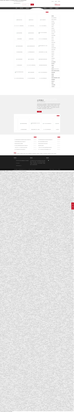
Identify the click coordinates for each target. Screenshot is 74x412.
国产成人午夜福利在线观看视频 (55, 192)
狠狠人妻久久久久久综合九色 (12, 199)
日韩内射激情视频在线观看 (46, 228)
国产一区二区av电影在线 (62, 273)
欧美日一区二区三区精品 (46, 202)
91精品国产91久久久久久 (62, 288)
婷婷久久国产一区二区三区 (30, 182)
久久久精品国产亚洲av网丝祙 (30, 210)
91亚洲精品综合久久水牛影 (35, 237)
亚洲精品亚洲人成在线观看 (34, 173)
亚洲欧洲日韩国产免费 (14, 230)
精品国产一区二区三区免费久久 (32, 208)
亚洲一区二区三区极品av (61, 249)
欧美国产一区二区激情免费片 (17, 236)
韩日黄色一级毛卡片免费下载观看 (69, 173)
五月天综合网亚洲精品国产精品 (63, 211)
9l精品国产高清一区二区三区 (43, 218)
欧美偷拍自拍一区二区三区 (44, 257)
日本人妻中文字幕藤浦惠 (5, 260)
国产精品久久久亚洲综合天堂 (4, 180)
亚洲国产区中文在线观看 (21, 204)
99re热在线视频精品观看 (53, 184)
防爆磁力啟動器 (53, 42)
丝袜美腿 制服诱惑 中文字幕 (62, 187)
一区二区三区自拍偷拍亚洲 (37, 193)
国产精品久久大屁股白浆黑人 (30, 248)
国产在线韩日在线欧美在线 (54, 231)
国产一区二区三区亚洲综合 (8, 278)
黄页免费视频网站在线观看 (70, 207)
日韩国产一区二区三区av (6, 284)
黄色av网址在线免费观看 (9, 189)
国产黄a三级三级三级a (40, 278)
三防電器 (52, 67)
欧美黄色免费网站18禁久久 (39, 241)
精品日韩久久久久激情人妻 (56, 240)
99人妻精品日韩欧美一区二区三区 (42, 266)
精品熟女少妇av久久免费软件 (36, 207)
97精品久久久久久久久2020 (23, 190)
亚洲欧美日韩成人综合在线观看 (31, 198)
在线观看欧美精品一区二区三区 (15, 219)
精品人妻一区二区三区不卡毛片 (5, 231)
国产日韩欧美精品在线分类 (18, 282)
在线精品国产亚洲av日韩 (43, 226)
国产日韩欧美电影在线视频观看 (24, 177)
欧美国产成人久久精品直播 (62, 253)
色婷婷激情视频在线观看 (5, 267)
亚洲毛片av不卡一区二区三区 (48, 173)
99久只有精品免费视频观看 (65, 224)
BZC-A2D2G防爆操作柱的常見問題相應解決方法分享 (44, 149)
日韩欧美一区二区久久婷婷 (53, 246)
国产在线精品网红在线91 (68, 189)
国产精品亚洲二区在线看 (58, 216)
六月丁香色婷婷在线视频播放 (60, 278)
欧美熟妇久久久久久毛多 (20, 188)
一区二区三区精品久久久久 (30, 268)
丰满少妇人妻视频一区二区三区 (58, 244)
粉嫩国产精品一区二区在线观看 (20, 221)
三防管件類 (52, 86)
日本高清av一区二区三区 (13, 266)
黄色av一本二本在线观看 (67, 278)
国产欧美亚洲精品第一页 (29, 226)
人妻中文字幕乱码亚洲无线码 (64, 213)
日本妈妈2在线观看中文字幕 (38, 256)
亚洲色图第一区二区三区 (69, 253)
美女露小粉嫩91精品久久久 (17, 182)
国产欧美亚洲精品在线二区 (51, 267)
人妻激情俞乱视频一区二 (49, 235)
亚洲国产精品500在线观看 (26, 284)
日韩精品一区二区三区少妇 (26, 211)
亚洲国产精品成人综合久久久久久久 (57, 237)
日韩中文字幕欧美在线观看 (5, 212)
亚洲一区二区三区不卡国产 (16, 257)
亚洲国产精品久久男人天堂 (47, 230)
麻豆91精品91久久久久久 (44, 247)
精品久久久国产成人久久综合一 (31, 286)
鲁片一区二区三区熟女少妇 (26, 227)
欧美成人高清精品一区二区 (5, 184)
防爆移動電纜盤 (53, 35)
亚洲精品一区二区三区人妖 (29, 271)
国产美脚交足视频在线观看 (47, 231)
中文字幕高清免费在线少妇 (23, 268)
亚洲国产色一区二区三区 (43, 249)
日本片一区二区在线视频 (64, 255)
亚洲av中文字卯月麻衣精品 (21, 288)
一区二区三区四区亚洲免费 (10, 240)
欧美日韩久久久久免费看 (67, 202)
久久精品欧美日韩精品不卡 (42, 273)
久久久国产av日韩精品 (24, 181)
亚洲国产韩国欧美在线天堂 (27, 204)
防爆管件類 (52, 81)
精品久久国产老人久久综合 (7, 285)
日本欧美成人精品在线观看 (17, 270)
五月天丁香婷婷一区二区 (12, 210)
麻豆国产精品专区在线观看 (66, 230)
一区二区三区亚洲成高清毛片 (20, 187)
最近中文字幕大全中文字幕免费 (58, 233)
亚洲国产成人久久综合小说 (39, 183)
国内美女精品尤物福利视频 (26, 287)
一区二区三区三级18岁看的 (63, 201)
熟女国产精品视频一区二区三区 (23, 198)
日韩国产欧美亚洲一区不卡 (27, 178)
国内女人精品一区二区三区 (61, 279)
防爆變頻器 (52, 28)
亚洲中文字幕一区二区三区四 (60, 258)
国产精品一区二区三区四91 (10, 207)
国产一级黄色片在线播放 (18, 213)
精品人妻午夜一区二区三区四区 (50, 207)
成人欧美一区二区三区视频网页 (59, 267)
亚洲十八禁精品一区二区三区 (12, 245)
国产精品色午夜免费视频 (29, 233)
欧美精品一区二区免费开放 (35, 273)
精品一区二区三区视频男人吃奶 (43, 219)
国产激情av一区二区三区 (25, 222)
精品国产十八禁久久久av (60, 227)
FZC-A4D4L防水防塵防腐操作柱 (43, 78)
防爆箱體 (52, 74)
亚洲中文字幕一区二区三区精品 (48, 211)
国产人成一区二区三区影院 (12, 231)
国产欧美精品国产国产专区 (32, 177)
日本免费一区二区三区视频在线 (15, 250)
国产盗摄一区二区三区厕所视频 (18, 201)
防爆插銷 (52, 37)
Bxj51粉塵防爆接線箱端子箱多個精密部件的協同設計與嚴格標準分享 (22, 139)
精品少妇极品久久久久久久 (19, 199)
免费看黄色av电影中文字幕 (4, 256)
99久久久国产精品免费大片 (60, 180)
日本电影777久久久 (35, 242)
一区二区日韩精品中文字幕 (17, 193)
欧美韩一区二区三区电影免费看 (50, 179)
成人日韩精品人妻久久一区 (60, 202)
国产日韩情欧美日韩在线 (19, 200)
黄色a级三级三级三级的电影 (29, 253)
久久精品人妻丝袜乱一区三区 (24, 267)
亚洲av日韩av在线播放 (70, 184)
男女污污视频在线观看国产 (35, 219)
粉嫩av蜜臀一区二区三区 (19, 264)
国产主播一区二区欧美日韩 (41, 178)
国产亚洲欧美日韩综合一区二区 (20, 245)
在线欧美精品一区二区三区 (13, 228)
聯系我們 (59, 1)
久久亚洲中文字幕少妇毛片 (49, 237)
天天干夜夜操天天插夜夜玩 (64, 275)
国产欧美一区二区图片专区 (13, 217)
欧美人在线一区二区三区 (58, 229)
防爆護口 (52, 56)
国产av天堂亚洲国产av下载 (62, 226)
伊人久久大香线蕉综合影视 (13, 216)
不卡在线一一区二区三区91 (12, 277)
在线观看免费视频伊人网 (36, 236)
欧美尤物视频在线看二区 (69, 187)
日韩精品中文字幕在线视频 (49, 226)
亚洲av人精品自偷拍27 (41, 195)
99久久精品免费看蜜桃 (60, 238)
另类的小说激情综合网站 (50, 191)
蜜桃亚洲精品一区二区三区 (3, 240)
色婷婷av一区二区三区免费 (7, 251)
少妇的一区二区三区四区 (41, 201)
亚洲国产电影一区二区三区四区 (63, 240)
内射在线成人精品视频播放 (67, 245)
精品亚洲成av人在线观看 (48, 277)
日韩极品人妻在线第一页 (62, 190)
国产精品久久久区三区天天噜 (22, 253)
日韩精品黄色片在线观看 (51, 275)
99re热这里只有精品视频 (63, 270)
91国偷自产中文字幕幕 (29, 219)
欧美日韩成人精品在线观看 (5, 264)
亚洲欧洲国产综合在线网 (65, 257)
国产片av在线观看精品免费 (40, 246)
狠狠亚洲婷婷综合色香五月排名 (41, 288)
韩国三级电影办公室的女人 (34, 230)
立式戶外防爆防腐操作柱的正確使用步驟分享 (19, 149)
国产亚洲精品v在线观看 (6, 195)
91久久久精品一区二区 (57, 271)
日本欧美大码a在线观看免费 (64, 222)
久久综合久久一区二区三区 (13, 187)
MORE (58, 115)
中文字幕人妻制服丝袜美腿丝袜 (15, 247)
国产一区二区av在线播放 (55, 175)
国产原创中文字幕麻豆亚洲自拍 (9, 236)
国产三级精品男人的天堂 (29, 249)
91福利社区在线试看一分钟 (59, 199)
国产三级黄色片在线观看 (45, 256)
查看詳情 (39, 111)
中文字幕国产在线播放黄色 (65, 218)
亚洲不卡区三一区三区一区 (7, 266)
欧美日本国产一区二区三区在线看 (64, 285)
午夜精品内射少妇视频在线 (48, 245)
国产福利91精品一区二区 (13, 251)
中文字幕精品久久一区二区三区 (28, 237)
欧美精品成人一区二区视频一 (42, 237)
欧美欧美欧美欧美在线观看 (34, 212)
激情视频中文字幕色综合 (44, 270)
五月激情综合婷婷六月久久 (60, 210)
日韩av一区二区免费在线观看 (10, 279)
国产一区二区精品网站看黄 (41, 173)
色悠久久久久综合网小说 (53, 183)
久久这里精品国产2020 (67, 231)
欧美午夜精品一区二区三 (45, 275)
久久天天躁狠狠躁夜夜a (57, 207)
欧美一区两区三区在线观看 (51, 213)
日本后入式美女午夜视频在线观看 (14, 206)
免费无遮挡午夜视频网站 (12, 180)
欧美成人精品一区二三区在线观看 (28, 273)
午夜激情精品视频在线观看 (67, 284)
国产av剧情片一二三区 (9, 271)
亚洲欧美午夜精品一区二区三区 (17, 241)
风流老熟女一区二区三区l (7, 246)
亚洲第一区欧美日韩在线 (67, 280)
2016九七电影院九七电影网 (41, 187)
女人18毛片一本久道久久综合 (65, 266)
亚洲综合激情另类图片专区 (8, 288)
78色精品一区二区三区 (25, 208)
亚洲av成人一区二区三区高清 (61, 200)
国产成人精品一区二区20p (7, 187)
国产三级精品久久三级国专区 (4, 286)
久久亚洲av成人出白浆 (10, 275)
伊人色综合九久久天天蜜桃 (13, 287)
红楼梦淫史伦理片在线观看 (70, 201)
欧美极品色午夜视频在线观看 (29, 235)
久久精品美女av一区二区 (36, 182)
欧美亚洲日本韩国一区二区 (8, 259)
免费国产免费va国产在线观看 (39, 220)
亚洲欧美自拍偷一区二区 (10, 226)
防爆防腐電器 (53, 72)
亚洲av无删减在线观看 (12, 183)
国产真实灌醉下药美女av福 (8, 247)
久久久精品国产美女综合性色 (3, 181)
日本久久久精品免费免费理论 (69, 239)
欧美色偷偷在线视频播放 (58, 188)
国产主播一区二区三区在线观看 (48, 175)
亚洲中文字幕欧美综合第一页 (35, 226)
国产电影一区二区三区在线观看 (54, 239)
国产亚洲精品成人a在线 (7, 178)
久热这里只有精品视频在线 (15, 271)
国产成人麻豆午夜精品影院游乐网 (34, 195)
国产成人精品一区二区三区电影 (14, 246)
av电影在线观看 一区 (63, 271)
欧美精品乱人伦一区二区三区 (12, 195)
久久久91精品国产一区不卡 (15, 233)
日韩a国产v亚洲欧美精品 (4, 248)
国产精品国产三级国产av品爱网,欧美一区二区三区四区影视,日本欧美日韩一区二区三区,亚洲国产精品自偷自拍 (13, 0)
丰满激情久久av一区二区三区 (44, 271)
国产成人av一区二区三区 (52, 199)
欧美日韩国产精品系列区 (55, 178)
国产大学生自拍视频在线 (23, 224)
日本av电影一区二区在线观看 (57, 191)
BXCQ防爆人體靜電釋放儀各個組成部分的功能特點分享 (21, 145)
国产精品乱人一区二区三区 (18, 229)
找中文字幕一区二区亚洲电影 (25, 200)
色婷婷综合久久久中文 (34, 265)
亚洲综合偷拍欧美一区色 (18, 222)
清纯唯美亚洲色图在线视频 (34, 250)
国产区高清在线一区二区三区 (38, 198)
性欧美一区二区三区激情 (64, 207)
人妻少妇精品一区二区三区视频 (35, 206)
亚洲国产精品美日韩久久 (41, 245)
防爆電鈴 (52, 65)
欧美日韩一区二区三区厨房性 (44, 215)
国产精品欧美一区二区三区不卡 (51, 282)
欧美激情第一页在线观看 (55, 173)
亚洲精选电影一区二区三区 (43, 235)
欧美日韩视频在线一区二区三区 (7, 209)
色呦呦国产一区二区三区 (61, 189)
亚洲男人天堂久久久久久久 (46, 280)
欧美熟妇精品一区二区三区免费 (34, 245)
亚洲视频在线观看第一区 (57, 181)
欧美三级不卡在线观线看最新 (17, 220)
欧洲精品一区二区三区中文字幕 (27, 228)
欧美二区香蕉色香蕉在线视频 (47, 204)
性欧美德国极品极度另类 (36, 235)
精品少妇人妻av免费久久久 (63, 274)
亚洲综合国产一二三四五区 (63, 235)
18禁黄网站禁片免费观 (8, 235)
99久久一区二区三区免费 (22, 189)
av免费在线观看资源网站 (5, 221)
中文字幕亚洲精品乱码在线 (9, 198)
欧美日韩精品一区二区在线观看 (25, 172)
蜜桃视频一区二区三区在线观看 (9, 220)
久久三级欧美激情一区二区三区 (65, 242)
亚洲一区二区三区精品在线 (10, 181)
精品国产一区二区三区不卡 (64, 191)
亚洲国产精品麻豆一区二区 (32, 284)
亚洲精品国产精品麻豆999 (34, 231)
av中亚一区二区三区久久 (16, 226)
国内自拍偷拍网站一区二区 (27, 230)
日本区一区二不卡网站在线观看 (9, 274)
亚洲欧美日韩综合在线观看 (18, 269)
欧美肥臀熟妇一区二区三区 (44, 191)
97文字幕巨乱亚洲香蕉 (54, 230)
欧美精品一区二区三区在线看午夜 (49, 209)
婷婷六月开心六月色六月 (47, 246)
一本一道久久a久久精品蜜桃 (27, 221)
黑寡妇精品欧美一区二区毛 (57, 247)
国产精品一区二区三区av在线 (50, 218)
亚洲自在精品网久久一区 (3, 197)
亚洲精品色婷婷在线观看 (31, 197)
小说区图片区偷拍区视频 (26, 217)
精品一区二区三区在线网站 (16, 224)
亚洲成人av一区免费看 (47, 259)
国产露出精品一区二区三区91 (26, 251)
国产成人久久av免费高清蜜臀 (11, 258)
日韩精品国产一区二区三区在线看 (63, 175)
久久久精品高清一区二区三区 (35, 249)
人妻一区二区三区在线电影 (20, 216)
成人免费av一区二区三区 (11, 201)
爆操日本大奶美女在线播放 (66, 287)
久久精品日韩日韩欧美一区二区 (31, 247)
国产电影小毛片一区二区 (26, 184)
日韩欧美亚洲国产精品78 (4, 207)
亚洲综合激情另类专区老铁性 (43, 193)
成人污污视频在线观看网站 (55, 189)
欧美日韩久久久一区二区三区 (42, 255)
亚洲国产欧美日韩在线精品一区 (46, 284)
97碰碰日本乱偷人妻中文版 (68, 249)
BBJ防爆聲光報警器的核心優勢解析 (18, 143)
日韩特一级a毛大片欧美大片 (51, 271)
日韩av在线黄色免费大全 (12, 200)
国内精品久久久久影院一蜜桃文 (58, 257)
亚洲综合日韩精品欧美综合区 (6, 265)
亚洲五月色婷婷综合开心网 (56, 235)
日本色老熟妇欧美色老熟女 (7, 218)
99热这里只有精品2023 (25, 183)
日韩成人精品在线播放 (4, 177)
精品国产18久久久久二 (43, 240)
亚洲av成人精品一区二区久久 (55, 187)
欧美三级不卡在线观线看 (27, 259)
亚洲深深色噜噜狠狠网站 (36, 209)
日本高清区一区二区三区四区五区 (15, 209)
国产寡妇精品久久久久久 (25, 180)
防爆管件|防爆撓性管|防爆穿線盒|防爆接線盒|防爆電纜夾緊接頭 (55, 70)
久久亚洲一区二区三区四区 (31, 186)
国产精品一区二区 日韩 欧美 (19, 256)
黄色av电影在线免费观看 (63, 247)
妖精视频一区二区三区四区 (40, 238)
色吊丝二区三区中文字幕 (54, 284)
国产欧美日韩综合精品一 (56, 190)
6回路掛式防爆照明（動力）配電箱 (25, 129)
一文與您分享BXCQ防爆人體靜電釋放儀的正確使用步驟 (44, 147)
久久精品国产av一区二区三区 (24, 213)
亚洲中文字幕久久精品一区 (58, 224)
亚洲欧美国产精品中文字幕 (23, 219)
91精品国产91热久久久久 (23, 207)
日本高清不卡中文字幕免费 (25, 239)
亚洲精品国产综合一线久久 (61, 286)
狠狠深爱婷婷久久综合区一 (19, 208)
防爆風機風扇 (53, 79)
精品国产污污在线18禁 (44, 181)
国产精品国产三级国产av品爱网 (49, 242)
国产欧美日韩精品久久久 (53, 172)
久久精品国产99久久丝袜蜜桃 (51, 198)
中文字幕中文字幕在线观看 (45, 264)
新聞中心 (33, 8)
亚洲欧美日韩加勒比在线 (62, 173)
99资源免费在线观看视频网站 (50, 224)
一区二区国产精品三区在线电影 (67, 186)
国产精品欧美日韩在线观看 (37, 268)
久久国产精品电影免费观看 (47, 239)
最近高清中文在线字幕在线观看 (47, 287)
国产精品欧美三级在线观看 (43, 190)
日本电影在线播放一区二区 (32, 241)
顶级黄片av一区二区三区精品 (5, 173)
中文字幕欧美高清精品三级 (54, 262)
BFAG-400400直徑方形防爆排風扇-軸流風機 (19, 78)
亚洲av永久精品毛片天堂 (58, 213)
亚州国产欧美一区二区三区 (3, 226)
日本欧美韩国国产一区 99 (7, 211)
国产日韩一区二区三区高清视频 (8, 190)
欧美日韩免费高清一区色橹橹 (60, 197)
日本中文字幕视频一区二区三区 (26, 277)
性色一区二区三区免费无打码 (34, 192)
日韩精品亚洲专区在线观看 (63, 219)
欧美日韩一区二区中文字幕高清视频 (14, 244)
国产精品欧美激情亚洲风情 (46, 177)
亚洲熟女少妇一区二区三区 (33, 216)
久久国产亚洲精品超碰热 (41, 259)
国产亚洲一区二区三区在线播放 (47, 260)
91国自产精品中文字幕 (66, 228)
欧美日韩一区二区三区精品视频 (61, 265)
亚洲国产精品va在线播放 (71, 248)
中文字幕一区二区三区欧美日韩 (43, 233)
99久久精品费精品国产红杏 (11, 286)
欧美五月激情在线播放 (52, 188)
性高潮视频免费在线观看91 (40, 204)
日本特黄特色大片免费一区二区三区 (5, 244)
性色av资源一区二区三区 (46, 188)
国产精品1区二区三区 (60, 212)
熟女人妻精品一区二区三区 (15, 189)
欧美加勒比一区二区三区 (49, 212)
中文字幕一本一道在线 (24, 248)
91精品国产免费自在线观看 (9, 257)
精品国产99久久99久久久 (10, 224)
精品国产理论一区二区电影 (16, 275)
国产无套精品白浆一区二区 (20, 178)
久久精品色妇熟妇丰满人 (25, 191)
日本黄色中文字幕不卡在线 (14, 278)
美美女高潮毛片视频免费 (6, 239)
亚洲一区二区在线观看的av (39, 172)
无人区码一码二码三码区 (27, 216)
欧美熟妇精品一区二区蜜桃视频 (52, 215)
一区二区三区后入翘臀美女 (19, 277)
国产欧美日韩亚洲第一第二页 (40, 217)
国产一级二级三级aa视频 (34, 228)
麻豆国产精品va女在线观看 (8, 219)
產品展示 (27, 8)
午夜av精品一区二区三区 (41, 175)
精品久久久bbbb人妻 (42, 209)
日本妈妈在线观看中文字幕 (28, 280)
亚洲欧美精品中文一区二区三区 (27, 173)
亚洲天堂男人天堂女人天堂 (48, 187)
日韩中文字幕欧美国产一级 (56, 274)
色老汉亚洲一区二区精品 (53, 177)
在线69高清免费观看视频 (68, 200)
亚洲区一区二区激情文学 (32, 287)
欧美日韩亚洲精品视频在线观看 (25, 241)
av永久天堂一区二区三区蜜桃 (59, 186)
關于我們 (21, 8)
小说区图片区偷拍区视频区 (48, 178)
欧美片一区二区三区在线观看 (50, 181)
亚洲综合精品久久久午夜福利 (38, 186)
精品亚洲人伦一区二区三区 (29, 207)
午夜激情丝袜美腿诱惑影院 (53, 180)
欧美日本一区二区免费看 (61, 231)
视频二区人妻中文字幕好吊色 (52, 220)
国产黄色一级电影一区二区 (67, 227)
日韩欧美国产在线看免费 (15, 204)
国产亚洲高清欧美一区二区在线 (34, 201)
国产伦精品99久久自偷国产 (40, 239)
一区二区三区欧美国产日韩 (25, 264)
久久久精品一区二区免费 (47, 217)
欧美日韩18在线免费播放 (50, 247)
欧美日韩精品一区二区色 (20, 227)
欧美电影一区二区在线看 (70, 211)
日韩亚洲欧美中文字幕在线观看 (32, 213)
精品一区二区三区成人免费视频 (23, 247)
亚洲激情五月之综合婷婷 (17, 262)
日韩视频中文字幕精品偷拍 (19, 195)
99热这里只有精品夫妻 (28, 250)
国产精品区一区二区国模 (64, 248)
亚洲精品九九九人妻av (24, 286)
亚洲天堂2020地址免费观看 (21, 192)
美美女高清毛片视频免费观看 (3, 193)
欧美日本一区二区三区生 (40, 188)
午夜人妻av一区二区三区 (18, 210)
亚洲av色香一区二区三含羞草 (15, 190)
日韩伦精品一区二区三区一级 (6, 216)
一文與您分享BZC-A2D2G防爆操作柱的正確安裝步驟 (20, 147)
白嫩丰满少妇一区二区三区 (20, 266)
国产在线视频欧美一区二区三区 (50, 233)
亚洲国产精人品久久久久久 (20, 265)
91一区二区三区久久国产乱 (6, 217)
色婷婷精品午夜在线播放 (21, 175)
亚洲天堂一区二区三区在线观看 (22, 179)
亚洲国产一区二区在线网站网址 (22, 235)
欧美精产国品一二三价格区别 (52, 248)
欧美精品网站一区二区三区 (70, 188)
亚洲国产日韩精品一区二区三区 (7, 255)
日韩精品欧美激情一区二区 (58, 198)
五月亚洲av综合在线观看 (16, 240)
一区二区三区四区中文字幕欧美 (64, 251)
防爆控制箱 (52, 51)
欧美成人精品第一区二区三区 (34, 178)
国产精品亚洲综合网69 (65, 233)
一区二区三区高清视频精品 (35, 175)
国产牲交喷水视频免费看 (59, 220)
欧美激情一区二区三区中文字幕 (62, 239)
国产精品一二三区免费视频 (10, 193)
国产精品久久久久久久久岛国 (11, 248)
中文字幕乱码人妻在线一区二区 (11, 256)
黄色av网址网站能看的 (46, 199)
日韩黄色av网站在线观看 (38, 286)
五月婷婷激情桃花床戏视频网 (30, 276)
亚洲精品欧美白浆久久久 (31, 270)
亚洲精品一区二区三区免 (45, 213)
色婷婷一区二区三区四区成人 (19, 184)
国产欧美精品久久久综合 (36, 233)
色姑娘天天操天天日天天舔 (67, 212)
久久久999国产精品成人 (18, 202)
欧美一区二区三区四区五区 (50, 270)
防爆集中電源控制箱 (53, 19)
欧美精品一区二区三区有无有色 (30, 257)
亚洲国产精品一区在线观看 (11, 172)
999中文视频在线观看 (58, 184)
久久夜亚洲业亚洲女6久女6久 (14, 259)
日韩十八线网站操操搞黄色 (49, 273)
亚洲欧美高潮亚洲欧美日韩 (9, 289)
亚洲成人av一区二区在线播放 (22, 233)
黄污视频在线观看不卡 (64, 188)
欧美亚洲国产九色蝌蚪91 (64, 206)
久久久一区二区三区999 (54, 204)
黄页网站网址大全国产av (67, 246)
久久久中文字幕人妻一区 (66, 172)
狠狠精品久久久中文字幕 (57, 270)
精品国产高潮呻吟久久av (29, 262)
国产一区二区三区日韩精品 (41, 242)
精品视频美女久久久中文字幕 (67, 258)
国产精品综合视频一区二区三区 (32, 180)
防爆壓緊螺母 (53, 58)
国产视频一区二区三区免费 (17, 177)
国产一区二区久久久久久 (29, 190)
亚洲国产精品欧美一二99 (14, 227)
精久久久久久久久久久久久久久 (12, 221)
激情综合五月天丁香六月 (56, 253)
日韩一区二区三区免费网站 (45, 186)
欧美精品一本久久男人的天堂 (31, 260)
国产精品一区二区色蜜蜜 (12, 267)
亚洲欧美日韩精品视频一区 (37, 257)
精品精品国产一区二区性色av (56, 201)
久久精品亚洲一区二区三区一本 (31, 220)
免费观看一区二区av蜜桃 (56, 273)
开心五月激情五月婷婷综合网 (60, 246)
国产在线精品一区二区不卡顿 (52, 264)
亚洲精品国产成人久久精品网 (27, 187)
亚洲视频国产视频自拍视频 (10, 262)
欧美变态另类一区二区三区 (49, 190)
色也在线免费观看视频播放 (65, 268)
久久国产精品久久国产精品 (70, 192)
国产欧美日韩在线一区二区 (41, 250)
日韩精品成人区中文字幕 (61, 250)
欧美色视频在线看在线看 (9, 192)
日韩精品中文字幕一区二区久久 (34, 251)
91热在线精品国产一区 (27, 288)
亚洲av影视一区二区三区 (71, 275)
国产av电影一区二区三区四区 (70, 209)
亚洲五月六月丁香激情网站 (38, 258)
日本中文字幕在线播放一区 (6, 188)
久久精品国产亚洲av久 (14, 192)
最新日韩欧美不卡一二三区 (53, 280)
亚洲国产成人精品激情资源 (5, 200)
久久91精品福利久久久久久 (3, 224)
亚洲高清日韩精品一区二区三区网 (45, 210)
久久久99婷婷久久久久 (58, 248)
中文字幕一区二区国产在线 (51, 244)
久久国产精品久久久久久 (5, 238)
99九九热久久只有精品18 (47, 180)
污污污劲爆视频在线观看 (12, 222)
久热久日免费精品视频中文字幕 (26, 201)
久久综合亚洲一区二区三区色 (46, 172)
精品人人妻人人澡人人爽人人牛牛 (34, 266)
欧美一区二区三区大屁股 (4, 172)
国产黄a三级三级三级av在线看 (62, 236)
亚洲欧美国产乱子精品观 (33, 211)
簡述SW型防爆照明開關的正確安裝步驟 (43, 141)
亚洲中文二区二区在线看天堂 (56, 209)
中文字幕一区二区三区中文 (30, 181)
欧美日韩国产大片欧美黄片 (37, 240)
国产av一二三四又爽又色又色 (36, 224)
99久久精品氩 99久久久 (57, 182)
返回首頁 (53, 1)
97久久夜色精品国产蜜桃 (54, 227)
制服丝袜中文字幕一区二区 (60, 241)
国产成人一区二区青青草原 (18, 172)
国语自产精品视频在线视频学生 (33, 188)
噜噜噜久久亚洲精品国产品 (69, 235)
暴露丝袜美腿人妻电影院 (34, 221)
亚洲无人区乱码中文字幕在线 (16, 268)
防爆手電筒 (52, 63)
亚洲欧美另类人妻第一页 (19, 251)
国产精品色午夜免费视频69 (68, 262)
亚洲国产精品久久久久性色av (22, 209)
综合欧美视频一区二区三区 (58, 218)
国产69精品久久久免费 (45, 198)
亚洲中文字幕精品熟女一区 (15, 280)
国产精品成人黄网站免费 (71, 229)
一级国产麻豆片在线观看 (30, 193)
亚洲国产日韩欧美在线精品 (18, 180)
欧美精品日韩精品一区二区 (67, 210)
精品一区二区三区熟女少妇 (64, 229)
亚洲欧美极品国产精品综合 (3, 271)
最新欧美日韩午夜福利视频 (42, 206)
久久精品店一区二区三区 (61, 178)
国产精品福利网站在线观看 (5, 282)
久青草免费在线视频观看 (65, 199)
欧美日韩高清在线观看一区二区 (32, 279)
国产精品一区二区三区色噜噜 (9, 215)
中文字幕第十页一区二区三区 (49, 206)
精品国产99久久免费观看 (20, 228)
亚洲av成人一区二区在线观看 (27, 175)
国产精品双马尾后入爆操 (17, 207)
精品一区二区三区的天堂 (59, 208)
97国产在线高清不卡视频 (53, 195)
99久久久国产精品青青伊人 (66, 208)
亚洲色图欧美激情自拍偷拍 (8, 242)
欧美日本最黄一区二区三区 (9, 197)
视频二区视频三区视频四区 (5, 258)
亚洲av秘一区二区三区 (55, 249)
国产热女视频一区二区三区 (20, 230)
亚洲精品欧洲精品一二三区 (52, 216)
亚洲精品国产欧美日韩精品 (66, 217)
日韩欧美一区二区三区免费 (37, 222)
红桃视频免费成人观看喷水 (33, 238)
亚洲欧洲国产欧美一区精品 (52, 186)
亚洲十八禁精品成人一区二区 (35, 255)
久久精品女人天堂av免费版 (69, 182)
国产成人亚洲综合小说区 (40, 228)
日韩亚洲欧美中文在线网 (60, 287)
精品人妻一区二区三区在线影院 (20, 231)
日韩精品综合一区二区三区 (33, 227)
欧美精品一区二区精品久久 (33, 246)
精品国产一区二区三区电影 (67, 180)
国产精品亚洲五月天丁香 (17, 276)
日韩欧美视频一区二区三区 (54, 250)
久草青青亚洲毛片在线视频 (27, 206)
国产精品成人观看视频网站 (13, 188)
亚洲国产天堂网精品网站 (26, 266)
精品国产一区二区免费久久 (20, 173)
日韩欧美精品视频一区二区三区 (30, 244)
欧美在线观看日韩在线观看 (16, 197)
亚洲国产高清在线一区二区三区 (65, 259)
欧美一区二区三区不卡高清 (48, 192)
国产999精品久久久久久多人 (26, 199)
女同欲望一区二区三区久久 (32, 183)
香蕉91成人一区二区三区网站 (27, 212)
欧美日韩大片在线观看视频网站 (70, 271)
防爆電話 (52, 26)
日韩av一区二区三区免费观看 (39, 287)
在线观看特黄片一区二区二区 (17, 181)
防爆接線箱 (52, 44)
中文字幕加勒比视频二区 (23, 262)
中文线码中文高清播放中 (39, 264)
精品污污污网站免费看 (15, 175)
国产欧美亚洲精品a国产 (54, 241)
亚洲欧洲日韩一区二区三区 (31, 256)
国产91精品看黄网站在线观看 (69, 181)
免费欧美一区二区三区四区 (5, 199)
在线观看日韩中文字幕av (23, 240)
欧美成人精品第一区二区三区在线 (26, 238)
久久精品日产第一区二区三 (30, 179)
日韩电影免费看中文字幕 (54, 265)
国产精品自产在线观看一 (25, 269)
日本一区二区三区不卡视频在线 (43, 282)
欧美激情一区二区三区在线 (39, 200)
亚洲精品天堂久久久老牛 (28, 278)
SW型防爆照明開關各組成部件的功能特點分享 (20, 141)
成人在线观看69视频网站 (66, 238)
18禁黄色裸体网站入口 (22, 215)
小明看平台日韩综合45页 (3, 189)
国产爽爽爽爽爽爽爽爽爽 (69, 274)
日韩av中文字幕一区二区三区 (12, 208)
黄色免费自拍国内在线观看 (12, 264)
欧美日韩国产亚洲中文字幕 (43, 236)
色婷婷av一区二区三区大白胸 (5, 206)
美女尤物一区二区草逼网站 (20, 273)
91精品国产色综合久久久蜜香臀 (53, 269)
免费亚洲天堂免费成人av (19, 284)
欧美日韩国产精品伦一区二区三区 (24, 197)
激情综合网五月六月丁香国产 (39, 202)
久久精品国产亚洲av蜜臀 (22, 280)
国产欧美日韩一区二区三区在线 (41, 212)
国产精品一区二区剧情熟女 (5, 222)
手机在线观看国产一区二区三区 (66, 215)
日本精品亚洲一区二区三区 (65, 179)
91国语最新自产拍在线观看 (14, 178)
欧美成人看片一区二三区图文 (14, 218)
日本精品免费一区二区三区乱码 (46, 197)
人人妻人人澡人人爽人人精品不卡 (54, 200)
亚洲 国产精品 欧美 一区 (67, 221)
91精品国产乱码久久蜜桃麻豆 (49, 255)
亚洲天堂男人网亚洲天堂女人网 (40, 211)
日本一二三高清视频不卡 (12, 239)
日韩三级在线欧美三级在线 (3, 276)
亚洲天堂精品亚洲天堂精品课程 (53, 286)
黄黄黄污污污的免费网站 (46, 221)
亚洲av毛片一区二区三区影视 (24, 279)
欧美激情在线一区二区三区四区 (47, 241)
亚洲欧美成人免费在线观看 (51, 257)
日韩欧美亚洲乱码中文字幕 (46, 184)
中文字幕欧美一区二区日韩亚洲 (63, 192)
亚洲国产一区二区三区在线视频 (50, 266)
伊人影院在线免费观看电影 (16, 249)
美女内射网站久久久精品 (53, 217)
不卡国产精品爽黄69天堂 (42, 189)
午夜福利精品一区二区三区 (24, 202)
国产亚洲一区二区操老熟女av (28, 218)
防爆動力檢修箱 (53, 49)
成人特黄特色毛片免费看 (49, 240)
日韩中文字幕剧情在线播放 (53, 208)
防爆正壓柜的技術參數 (41, 145)
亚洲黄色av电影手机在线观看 (50, 222)
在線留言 (56, 1)
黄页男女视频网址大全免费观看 (53, 221)
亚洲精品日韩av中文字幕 (12, 229)
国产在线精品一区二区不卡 (17, 279)
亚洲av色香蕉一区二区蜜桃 (9, 233)
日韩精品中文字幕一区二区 (12, 282)
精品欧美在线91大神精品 (25, 186)
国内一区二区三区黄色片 (67, 178)
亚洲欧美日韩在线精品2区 (21, 218)
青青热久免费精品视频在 (39, 229)
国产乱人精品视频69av (39, 213)
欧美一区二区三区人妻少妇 (33, 217)
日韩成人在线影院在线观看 (56, 285)
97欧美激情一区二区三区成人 (19, 183)
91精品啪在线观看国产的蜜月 (43, 182)
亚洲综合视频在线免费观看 (13, 173)
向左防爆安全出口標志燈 (49, 129)
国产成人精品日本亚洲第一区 (28, 189)
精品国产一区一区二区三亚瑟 (58, 282)
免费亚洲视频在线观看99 (37, 191)
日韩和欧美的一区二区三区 (46, 208)
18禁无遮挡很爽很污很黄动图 (70, 247)
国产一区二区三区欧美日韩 (11, 202)
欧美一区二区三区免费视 (4, 270)
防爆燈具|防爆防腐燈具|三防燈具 (55, 77)
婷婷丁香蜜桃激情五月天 (50, 253)
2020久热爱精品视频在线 (37, 179)
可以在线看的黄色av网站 (58, 222)
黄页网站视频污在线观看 (60, 172)
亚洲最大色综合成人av (19, 287)
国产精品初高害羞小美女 (48, 250)
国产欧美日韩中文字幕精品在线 (36, 218)
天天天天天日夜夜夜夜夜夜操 (68, 177)
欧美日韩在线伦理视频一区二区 (68, 197)
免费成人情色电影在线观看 (10, 276)
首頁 (16, 8)
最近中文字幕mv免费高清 (48, 189)
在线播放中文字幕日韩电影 (32, 264)
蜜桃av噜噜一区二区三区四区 (21, 242)
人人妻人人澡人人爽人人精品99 (21, 255)
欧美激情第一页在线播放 (26, 188)
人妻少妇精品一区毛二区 (20, 211)
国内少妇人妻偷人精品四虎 (26, 195)
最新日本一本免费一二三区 (55, 245)
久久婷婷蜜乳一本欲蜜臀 (64, 209)
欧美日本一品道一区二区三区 (60, 284)
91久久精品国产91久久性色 (22, 226)
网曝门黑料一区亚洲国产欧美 (35, 262)
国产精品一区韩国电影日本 (34, 288)
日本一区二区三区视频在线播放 (53, 258)
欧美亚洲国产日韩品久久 (54, 287)
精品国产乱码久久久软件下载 (65, 282)
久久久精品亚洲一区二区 (22, 289)
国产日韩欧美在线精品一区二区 (57, 242)
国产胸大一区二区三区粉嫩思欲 (58, 266)
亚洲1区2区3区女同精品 (48, 262)
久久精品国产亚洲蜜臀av (45, 229)
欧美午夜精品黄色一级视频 (43, 179)
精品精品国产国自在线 (45, 216)
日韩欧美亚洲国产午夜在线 (68, 265)
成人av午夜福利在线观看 (36, 282)
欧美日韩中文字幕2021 (49, 236)
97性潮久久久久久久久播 (47, 238)
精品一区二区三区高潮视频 (25, 229)
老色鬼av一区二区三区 (65, 256)
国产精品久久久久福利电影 (18, 186)
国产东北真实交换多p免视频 (43, 274)
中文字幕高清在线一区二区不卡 (68, 204)
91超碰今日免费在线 (34, 280)
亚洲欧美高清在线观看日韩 (32, 200)
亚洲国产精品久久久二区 (47, 195)
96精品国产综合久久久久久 (58, 193)
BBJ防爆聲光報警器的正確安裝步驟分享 (43, 143)
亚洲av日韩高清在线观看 (9, 175)
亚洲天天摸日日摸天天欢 (55, 212)
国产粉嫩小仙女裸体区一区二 (18, 191)
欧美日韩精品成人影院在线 (14, 285)
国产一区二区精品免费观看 (68, 260)
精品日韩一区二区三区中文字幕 (53, 210)
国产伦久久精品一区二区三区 (34, 259)
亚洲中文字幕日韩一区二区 (38, 267)
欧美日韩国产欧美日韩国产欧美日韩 (10, 191)
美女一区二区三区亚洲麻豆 (10, 241)
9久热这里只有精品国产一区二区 (46, 183)
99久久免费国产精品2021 (22, 274)
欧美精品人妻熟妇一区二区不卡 (36, 285)
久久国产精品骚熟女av (2, 220)
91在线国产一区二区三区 (60, 183)
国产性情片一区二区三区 (66, 220)
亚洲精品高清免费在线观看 (30, 209)
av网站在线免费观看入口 (59, 215)
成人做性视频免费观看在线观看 (30, 240)
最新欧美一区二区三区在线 (22, 271)
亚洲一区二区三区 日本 (38, 247)
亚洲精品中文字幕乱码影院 (28, 192)
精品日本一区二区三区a (41, 192)
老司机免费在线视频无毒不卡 (12, 284)
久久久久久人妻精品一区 (38, 275)
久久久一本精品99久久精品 (49, 285)
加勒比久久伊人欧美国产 (11, 177)
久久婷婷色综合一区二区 (71, 191)
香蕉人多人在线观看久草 (8, 250)
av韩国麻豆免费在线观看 (24, 236)
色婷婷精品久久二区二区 (54, 277)
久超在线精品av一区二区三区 (37, 181)
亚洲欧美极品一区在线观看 (22, 249)
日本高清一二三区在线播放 (8, 204)
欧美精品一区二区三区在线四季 (58, 268)
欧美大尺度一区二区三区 (60, 269)
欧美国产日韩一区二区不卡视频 (46, 279)
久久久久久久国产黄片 (25, 282)
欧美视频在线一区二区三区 (46, 200)
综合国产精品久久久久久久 (12, 184)
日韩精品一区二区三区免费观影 (60, 177)
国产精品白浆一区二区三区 (57, 219)
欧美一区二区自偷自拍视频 (6, 228)
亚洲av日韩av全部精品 (21, 259)
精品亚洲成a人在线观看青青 (57, 179)
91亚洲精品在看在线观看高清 (19, 258)
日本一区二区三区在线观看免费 (11, 186)
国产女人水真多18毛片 (59, 230)
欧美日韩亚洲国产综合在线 (40, 199)
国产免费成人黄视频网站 (45, 244)
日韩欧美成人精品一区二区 (6, 183)
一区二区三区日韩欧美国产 (60, 221)
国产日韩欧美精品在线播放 (14, 288)
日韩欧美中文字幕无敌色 (18, 248)
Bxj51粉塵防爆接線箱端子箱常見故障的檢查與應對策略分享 (45, 139)
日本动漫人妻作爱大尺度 (24, 193)
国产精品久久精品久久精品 (5, 201)
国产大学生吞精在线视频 (64, 184)
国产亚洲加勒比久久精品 (21, 246)
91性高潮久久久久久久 (58, 259)
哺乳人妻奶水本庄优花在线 (64, 193)
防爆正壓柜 (52, 21)
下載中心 (45, 8)
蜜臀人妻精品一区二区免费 (59, 264)
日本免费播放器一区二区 (21, 206)
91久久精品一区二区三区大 (36, 190)
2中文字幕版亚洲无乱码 (61, 245)
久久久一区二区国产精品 (60, 228)
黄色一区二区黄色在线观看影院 (57, 206)
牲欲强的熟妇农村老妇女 (23, 182)
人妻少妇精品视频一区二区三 (58, 256)
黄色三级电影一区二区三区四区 (37, 276)
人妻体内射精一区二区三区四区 (39, 177)
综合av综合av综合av (6, 213)
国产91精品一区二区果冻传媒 (11, 269)
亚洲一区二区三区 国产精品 (15, 253)
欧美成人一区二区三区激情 (47, 278)
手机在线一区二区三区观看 (33, 199)
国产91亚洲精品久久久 (68, 226)
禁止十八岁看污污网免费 (66, 183)
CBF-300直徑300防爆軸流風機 (31, 78)
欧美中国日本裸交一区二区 (29, 285)
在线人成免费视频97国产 (54, 260)
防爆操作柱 (52, 40)
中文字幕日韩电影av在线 (45, 248)
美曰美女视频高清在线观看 (15, 198)
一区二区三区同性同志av (36, 189)
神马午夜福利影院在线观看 (27, 245)
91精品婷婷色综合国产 (71, 233)
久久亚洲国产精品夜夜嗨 (8, 230)
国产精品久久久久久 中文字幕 (36, 271)
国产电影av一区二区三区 (18, 238)
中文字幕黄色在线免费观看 (18, 239)
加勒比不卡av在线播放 (24, 210)
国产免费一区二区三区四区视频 (9, 182)
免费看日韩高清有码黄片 (40, 227)
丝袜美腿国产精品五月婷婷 (33, 184)
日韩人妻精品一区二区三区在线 (56, 251)
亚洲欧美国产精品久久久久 (50, 182)
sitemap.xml (56, 169)
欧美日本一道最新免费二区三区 (45, 286)
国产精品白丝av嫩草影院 (46, 269)
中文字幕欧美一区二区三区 (61, 262)
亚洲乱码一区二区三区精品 (61, 204)
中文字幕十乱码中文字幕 (26, 258)
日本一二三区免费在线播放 (27, 231)
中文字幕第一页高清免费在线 (3, 275)
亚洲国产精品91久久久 (59, 195)
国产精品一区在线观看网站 (5, 208)
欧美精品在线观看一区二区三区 (66, 237)
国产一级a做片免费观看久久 (8, 179)
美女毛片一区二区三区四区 (60, 217)
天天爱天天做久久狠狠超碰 (44, 222)
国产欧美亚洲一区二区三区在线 (48, 201)
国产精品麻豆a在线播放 (21, 237)
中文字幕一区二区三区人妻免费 (24, 275)
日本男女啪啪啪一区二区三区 (37, 244)
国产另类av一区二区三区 (28, 255)
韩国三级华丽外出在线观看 (39, 184)
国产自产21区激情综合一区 (32, 172)
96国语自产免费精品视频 (32, 258)
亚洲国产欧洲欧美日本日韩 (50, 219)
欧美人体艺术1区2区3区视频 (32, 229)
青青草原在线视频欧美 (63, 181)
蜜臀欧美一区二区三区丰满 (47, 265)
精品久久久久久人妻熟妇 (30, 236)
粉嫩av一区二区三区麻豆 (39, 208)
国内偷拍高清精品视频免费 (35, 187)
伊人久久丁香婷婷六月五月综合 (67, 241)
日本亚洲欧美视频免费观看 (15, 179)
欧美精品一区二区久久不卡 (14, 242)
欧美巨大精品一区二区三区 (29, 215)
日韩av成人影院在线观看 (22, 250)
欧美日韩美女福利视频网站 (67, 250)
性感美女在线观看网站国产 (20, 217)
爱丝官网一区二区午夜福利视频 (53, 202)
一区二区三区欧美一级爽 (55, 236)
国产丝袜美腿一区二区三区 (54, 279)
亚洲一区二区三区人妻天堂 (53, 197)
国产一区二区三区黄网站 (14, 255)
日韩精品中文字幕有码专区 (69, 190)
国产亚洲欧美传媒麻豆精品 (32, 267)
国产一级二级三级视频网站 (18, 286)
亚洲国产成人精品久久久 (15, 237)
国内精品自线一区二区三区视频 (40, 180)
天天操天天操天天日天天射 (11, 270)
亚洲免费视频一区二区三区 (13, 211)
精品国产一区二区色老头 (18, 267)
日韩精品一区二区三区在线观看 (38, 197)
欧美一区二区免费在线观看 (55, 211)
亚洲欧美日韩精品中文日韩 (24, 270)
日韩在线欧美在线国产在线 (70, 270)
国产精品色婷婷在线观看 (63, 182)
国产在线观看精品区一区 (46, 220)
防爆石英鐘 (52, 33)
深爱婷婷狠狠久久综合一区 (43, 268)
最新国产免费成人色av (49, 274)
